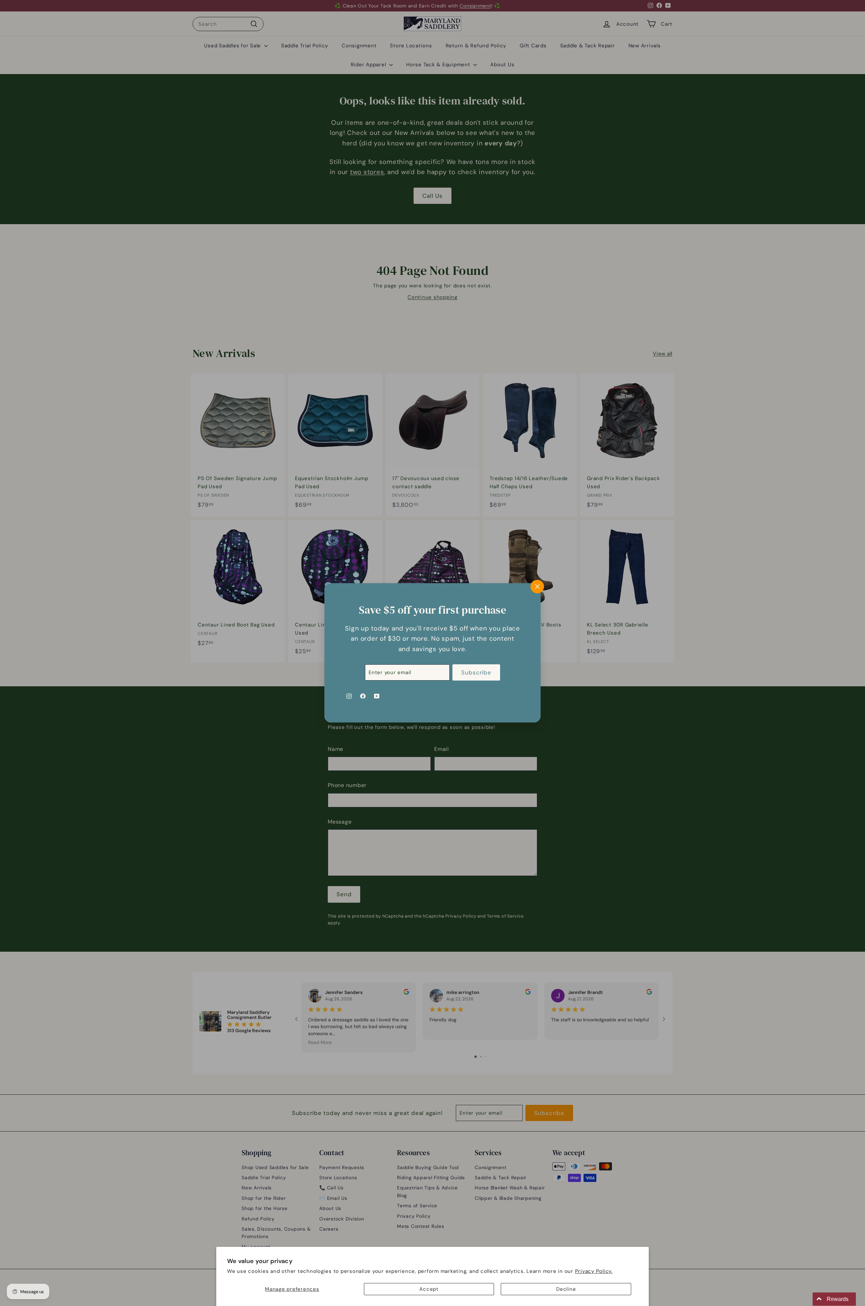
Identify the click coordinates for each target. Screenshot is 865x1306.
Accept (429, 1289)
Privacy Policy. (594, 1271)
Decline (566, 1289)
